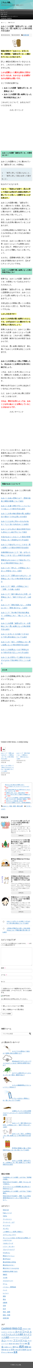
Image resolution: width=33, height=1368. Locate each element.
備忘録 (10, 1343)
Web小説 (6, 1210)
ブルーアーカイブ (9, 1249)
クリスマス (12, 1337)
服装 (30, 1347)
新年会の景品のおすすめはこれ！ (20, 860)
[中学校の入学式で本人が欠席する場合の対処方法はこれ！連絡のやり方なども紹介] (5, 880)
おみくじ (6, 806)
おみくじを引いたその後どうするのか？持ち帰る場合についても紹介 (18, 922)
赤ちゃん (5, 1352)
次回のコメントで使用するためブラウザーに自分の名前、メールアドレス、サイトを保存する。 (16, 990)
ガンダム (6, 1228)
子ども (21, 1343)
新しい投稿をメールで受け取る (13, 1009)
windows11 (24, 1328)
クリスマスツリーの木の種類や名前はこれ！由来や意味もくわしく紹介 (20, 841)
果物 (2, 1349)
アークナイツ (7, 1219)
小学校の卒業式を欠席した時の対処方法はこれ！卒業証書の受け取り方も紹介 (16, 930)
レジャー (6, 1293)
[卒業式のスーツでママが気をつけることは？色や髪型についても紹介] (5, 901)
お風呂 (29, 1328)
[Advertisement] (16, 128)
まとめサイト (4, 1331)
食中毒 (11, 1352)
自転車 (28, 1349)
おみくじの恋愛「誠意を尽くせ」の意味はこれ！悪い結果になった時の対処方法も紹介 (16, 626)
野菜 (9, 1352)
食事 (15, 1352)
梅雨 (5, 1349)
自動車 (5, 1302)
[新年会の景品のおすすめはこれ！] (5, 862)
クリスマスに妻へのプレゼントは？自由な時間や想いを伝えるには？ (20, 822)
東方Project (6, 1259)
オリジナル (6, 1225)
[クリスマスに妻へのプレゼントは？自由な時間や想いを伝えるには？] (5, 824)
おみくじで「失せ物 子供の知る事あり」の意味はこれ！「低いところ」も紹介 (16, 616)
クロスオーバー (8, 1281)
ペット (5, 1290)
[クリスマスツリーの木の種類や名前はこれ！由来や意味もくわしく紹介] (5, 843)
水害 (9, 1349)
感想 (21, 1346)
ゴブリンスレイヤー (9, 1235)
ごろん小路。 (6, 2)
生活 (4, 1309)
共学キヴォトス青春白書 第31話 (14, 801)
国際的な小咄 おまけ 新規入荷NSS (15, 792)
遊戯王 (5, 1274)
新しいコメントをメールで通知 (13, 1006)
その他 (5, 1277)
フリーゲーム (20, 1340)
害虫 (4, 1299)
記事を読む (21, 835)
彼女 (10, 806)
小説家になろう (8, 1347)
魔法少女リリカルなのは (11, 1268)
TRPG (5, 1216)
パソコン (10, 1340)
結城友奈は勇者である (10, 1271)
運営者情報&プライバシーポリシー (9, 16)
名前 (3, 968)
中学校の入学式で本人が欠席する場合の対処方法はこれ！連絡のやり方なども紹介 (20, 878)
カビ (14, 1332)
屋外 (17, 1347)
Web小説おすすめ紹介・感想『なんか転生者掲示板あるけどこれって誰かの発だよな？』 (17, 1198)
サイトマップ (4, 12)
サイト (3, 981)
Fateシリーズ (7, 1213)
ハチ (21, 1337)
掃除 (26, 1347)
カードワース (22, 1331)
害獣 (4, 1296)
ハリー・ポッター (9, 1246)
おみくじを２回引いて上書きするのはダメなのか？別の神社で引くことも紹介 (16, 660)
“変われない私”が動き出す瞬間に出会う (14, 784)
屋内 (14, 1347)
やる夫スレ (6, 1253)
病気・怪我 (6, 1315)
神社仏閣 (20, 806)
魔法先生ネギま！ (9, 1265)
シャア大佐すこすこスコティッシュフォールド (17, 786)
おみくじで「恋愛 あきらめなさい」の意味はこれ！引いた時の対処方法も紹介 (16, 579)
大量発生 (17, 1343)
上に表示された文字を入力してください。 (15, 999)
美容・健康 (6, 1312)
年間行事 (26, 35)
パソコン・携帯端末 (9, 1287)
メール (4, 975)
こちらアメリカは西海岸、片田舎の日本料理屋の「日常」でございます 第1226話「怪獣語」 (17, 798)
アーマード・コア (9, 1222)
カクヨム (10, 1332)
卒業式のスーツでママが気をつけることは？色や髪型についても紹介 (20, 898)
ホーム (2, 10)
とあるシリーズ (8, 1243)
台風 (13, 1343)
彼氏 (14, 806)
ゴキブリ (17, 1337)
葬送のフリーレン (9, 1256)
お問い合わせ (4, 14)
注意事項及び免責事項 (6, 18)
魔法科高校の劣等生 (9, 1262)
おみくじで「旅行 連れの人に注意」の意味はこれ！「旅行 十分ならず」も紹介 (16, 597)
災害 (4, 1305)
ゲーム (5, 1284)
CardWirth (6, 1328)
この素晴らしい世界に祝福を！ (13, 1231)
